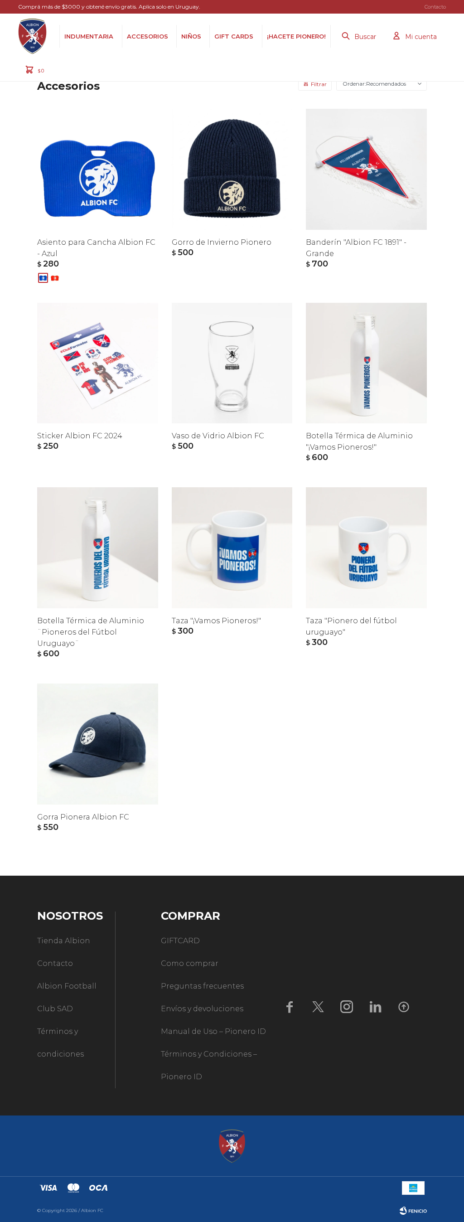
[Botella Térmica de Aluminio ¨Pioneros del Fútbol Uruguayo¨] (97, 547)
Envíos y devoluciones (202, 1008)
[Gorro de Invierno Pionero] (232, 169)
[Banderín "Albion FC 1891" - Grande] (366, 169)
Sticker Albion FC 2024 (79, 436)
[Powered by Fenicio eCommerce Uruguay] (413, 1210)
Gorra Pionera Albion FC (83, 817)
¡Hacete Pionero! (296, 36)
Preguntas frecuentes (202, 986)
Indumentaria (88, 36)
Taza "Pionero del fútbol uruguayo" (351, 626)
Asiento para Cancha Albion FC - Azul (96, 248)
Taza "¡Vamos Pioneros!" (216, 620)
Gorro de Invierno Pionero (221, 242)
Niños (191, 36)
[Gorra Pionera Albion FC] (97, 744)
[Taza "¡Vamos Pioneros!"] (232, 547)
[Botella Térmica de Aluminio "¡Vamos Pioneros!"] (366, 363)
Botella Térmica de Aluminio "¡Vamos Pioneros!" (359, 441)
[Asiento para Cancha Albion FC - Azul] (97, 169)
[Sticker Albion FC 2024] (97, 363)
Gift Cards (233, 36)
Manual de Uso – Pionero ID (213, 1031)
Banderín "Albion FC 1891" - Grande (356, 248)
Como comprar (189, 963)
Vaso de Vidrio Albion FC (218, 436)
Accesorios (147, 36)
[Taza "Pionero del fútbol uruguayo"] (366, 547)
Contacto (435, 7)
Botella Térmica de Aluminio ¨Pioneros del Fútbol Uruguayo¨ (90, 632)
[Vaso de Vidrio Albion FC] (232, 363)
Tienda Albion (63, 940)
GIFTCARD (180, 940)
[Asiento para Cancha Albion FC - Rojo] (54, 277)
